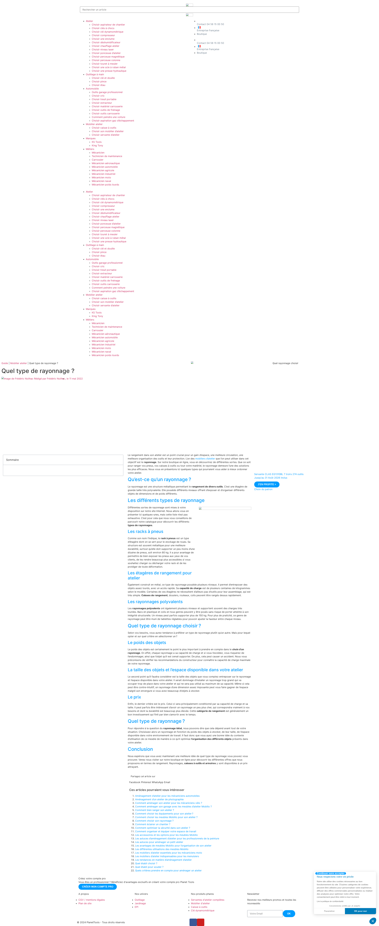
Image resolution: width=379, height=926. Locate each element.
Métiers (90, 149)
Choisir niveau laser (103, 49)
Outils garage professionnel (107, 92)
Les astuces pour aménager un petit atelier (159, 842)
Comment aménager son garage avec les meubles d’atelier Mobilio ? (173, 806)
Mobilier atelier (94, 124)
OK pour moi (360, 911)
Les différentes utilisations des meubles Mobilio (161, 849)
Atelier (89, 21)
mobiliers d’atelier (205, 458)
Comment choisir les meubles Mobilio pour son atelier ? (166, 817)
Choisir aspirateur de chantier (108, 24)
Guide (4, 363)
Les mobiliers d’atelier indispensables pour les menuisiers (167, 856)
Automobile (92, 88)
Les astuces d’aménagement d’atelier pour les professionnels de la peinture (177, 838)
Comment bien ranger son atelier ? (154, 810)
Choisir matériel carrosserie (107, 106)
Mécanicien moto (101, 177)
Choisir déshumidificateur (106, 42)
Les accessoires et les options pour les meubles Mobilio (166, 834)
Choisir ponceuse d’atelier (106, 53)
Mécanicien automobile (105, 166)
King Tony (97, 145)
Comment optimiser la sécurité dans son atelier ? (162, 827)
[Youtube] (200, 922)
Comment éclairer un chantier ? (152, 824)
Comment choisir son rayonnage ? (154, 820)
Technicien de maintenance (107, 156)
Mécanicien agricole (103, 170)
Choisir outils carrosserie (106, 113)
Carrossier (97, 159)
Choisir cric (98, 95)
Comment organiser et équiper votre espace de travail (165, 831)
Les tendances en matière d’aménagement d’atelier (163, 859)
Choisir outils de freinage (106, 109)
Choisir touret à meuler (105, 63)
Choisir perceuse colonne (106, 60)
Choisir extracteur (102, 102)
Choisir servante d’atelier (105, 134)
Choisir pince (99, 81)
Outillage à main (95, 74)
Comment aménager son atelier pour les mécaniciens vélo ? (168, 802)
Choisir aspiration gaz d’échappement (113, 120)
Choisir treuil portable (104, 99)
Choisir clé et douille (103, 77)
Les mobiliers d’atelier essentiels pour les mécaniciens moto (168, 852)
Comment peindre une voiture (108, 117)
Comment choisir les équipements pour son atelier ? (164, 813)
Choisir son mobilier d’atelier (108, 131)
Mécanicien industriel (103, 173)
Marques (90, 138)
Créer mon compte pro (97, 886)
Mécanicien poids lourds (105, 184)
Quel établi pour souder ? (149, 866)
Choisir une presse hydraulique (109, 70)
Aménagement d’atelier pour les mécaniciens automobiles (167, 795)
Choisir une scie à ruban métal (109, 67)
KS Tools (97, 141)
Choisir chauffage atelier (105, 45)
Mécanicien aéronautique (106, 163)
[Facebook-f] (193, 922)
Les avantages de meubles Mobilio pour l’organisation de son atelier (173, 845)
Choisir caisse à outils (104, 127)
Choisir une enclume (103, 38)
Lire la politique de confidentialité (330, 901)
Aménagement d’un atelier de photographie (159, 799)
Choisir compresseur (103, 35)
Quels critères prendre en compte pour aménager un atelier (168, 870)
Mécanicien (98, 152)
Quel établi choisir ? (146, 863)
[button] (134, 188)
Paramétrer (329, 911)
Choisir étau (98, 85)
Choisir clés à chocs (103, 28)
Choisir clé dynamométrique (107, 31)
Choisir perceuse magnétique (108, 56)
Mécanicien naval (101, 181)
